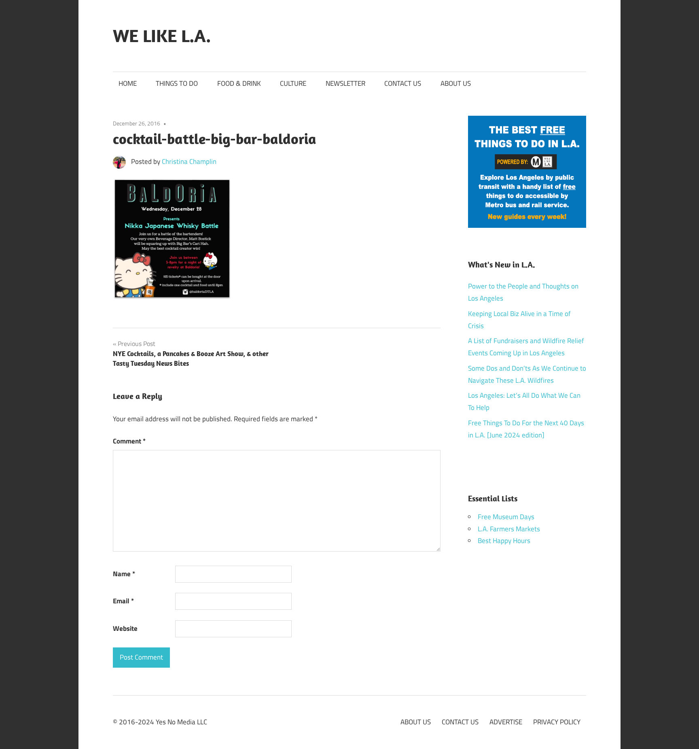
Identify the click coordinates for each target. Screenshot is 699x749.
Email (123, 601)
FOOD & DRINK (239, 83)
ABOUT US (456, 83)
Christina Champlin (189, 161)
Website (125, 628)
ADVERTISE (505, 722)
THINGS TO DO (177, 83)
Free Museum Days (506, 516)
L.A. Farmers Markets (509, 529)
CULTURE (293, 83)
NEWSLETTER (345, 83)
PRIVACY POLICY (556, 722)
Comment (129, 441)
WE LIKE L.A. (162, 36)
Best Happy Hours (504, 540)
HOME (128, 83)
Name (124, 574)
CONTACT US (402, 83)
